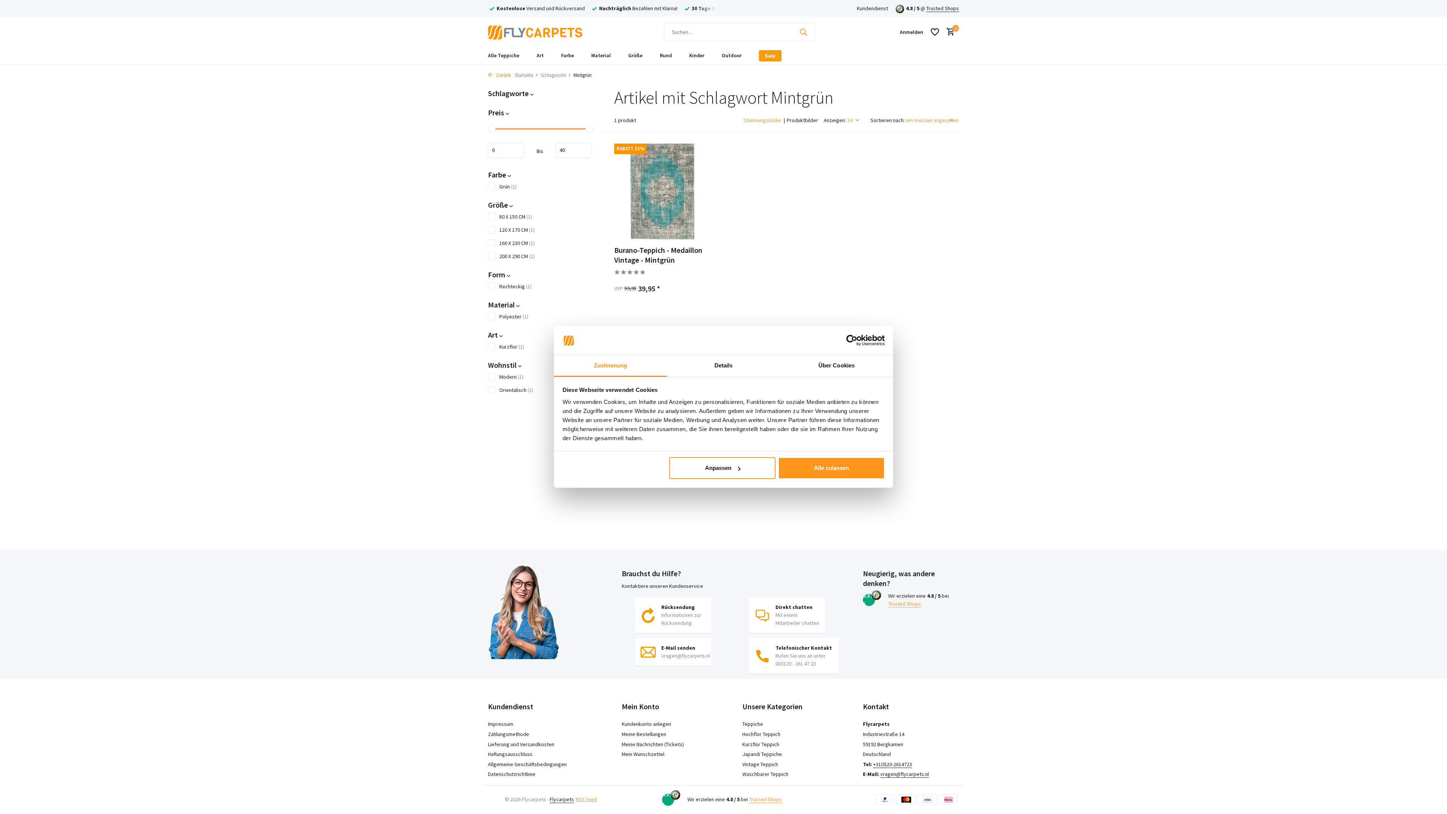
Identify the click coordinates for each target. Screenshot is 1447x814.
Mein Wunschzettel (643, 754)
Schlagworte (553, 75)
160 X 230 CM (517, 243)
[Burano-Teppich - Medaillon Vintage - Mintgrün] (662, 192)
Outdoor (732, 55)
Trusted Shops (942, 8)
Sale (770, 55)
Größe (635, 55)
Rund (666, 55)
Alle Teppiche (503, 55)
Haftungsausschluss (510, 754)
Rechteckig (515, 286)
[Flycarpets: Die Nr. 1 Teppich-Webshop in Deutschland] (535, 32)
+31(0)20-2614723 (892, 764)
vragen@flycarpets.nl (904, 774)
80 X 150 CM (515, 216)
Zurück (503, 75)
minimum (506, 150)
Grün (508, 186)
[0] (948, 32)
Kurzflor (511, 346)
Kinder (696, 55)
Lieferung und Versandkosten (521, 744)
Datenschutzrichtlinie (511, 774)
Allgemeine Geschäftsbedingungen (527, 764)
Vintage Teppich (760, 764)
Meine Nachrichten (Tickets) (653, 744)
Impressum (500, 724)
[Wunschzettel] (935, 32)
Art (540, 55)
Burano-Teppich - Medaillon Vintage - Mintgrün (658, 255)
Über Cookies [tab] (836, 365)
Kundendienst (872, 8)
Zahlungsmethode (508, 734)
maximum (573, 150)
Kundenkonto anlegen (646, 724)
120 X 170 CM (517, 229)
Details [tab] (723, 365)
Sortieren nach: (887, 120)
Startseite (524, 75)
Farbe (567, 55)
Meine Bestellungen (644, 734)
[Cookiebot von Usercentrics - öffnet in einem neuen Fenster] (852, 340)
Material (601, 55)
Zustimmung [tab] (610, 365)
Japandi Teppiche (762, 754)
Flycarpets (562, 799)
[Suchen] (803, 32)
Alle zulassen (831, 468)
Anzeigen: (835, 120)
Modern (511, 376)
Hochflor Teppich (761, 734)
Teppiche (752, 724)
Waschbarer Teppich (765, 774)
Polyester (513, 316)
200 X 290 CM (517, 256)
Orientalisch (516, 390)
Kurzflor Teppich (760, 744)
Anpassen (718, 468)
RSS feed (586, 799)
